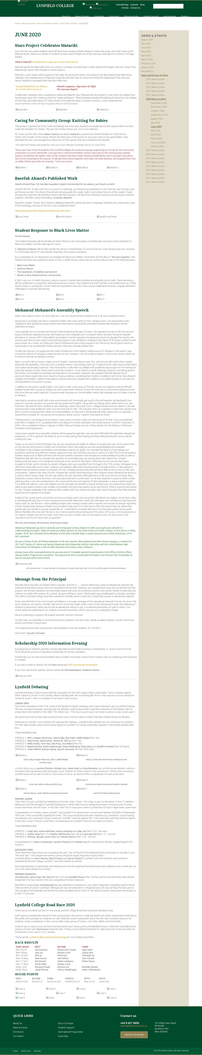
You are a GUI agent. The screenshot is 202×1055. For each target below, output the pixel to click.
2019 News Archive (155, 150)
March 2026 (147, 59)
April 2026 (146, 55)
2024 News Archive (155, 83)
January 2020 (157, 146)
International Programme (70, 1032)
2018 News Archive (155, 154)
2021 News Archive (155, 95)
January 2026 (147, 67)
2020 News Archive (68, 23)
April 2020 (156, 134)
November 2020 (159, 107)
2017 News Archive (155, 158)
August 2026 (147, 39)
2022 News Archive (155, 91)
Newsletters (147, 71)
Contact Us (135, 8)
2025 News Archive (155, 79)
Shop (142, 5)
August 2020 (157, 118)
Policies (125, 8)
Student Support (151, 16)
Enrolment (99, 16)
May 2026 (146, 51)
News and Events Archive (47, 23)
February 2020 (158, 142)
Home (17, 23)
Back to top (26, 1051)
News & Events (82, 16)
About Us (66, 16)
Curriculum (114, 16)
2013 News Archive (155, 174)
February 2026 (148, 63)
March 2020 (156, 138)
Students (185, 16)
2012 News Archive (155, 178)
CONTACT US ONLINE (134, 1035)
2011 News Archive (155, 182)
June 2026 (146, 47)
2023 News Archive (155, 87)
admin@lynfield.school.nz (133, 1026)
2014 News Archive (155, 170)
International (169, 16)
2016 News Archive (155, 162)
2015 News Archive (155, 166)
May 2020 (155, 130)
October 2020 (157, 111)
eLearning (63, 1036)
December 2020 (159, 103)
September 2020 (159, 115)
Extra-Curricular (131, 16)
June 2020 (156, 126)
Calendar (134, 5)
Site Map (37, 1051)
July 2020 (155, 122)
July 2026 (145, 43)
